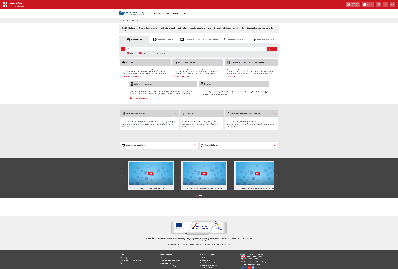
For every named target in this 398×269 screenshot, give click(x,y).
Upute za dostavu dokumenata (170, 260)
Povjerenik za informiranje (208, 265)
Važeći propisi (159, 53)
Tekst (131, 53)
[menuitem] (153, 13)
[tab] (134, 39)
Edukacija (163, 258)
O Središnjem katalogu (127, 258)
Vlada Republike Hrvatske (208, 268)
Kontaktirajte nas (165, 263)
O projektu (123, 263)
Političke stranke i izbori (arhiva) (130, 260)
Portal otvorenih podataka (208, 263)
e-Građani (203, 258)
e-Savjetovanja (205, 260)
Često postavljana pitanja (168, 266)
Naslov (144, 53)
